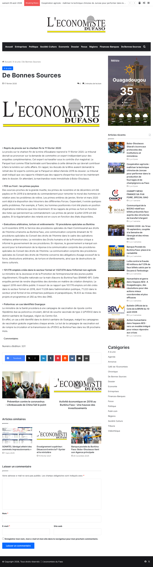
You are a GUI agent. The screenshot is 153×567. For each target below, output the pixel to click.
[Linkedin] (43, 358)
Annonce (112, 361)
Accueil (9, 46)
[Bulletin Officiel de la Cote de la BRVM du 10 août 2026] (116, 309)
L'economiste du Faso (53, 561)
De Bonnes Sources (131, 46)
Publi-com (112, 411)
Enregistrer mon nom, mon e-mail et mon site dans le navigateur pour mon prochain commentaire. (51, 539)
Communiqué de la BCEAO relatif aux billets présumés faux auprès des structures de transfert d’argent (138, 211)
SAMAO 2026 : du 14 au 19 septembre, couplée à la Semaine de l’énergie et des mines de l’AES (138, 232)
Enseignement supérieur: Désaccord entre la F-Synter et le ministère (51, 449)
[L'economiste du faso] (76, 22)
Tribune (111, 426)
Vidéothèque (114, 431)
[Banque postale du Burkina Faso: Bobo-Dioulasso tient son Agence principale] (86, 435)
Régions (93, 46)
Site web (58, 526)
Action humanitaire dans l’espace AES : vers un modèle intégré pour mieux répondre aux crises (138, 326)
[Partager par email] (79, 358)
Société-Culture (48, 46)
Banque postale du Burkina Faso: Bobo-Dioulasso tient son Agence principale (85, 449)
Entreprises (21, 46)
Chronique (113, 371)
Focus (84, 46)
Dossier (75, 46)
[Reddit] (65, 358)
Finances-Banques (109, 46)
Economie (64, 46)
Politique (33, 46)
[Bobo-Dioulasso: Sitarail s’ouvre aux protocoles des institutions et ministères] (116, 147)
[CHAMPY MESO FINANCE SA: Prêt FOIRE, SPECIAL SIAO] (116, 195)
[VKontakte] (72, 358)
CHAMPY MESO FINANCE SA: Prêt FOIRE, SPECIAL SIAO (137, 194)
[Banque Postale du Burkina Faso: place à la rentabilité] (116, 251)
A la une (17, 62)
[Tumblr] (51, 358)
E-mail (6, 526)
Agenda (111, 357)
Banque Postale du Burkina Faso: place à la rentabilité (138, 249)
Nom (5, 513)
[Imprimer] (86, 358)
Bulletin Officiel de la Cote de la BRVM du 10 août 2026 (138, 308)
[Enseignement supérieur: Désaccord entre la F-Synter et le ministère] (52, 435)
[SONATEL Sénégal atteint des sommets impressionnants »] (17, 435)
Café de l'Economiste (118, 366)
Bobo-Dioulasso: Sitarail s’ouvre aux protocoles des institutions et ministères (136, 149)
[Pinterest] (58, 358)
